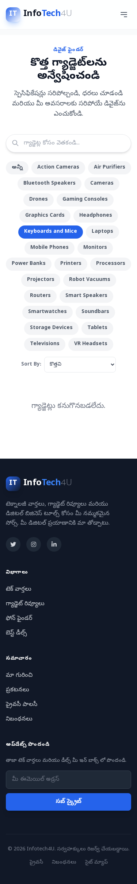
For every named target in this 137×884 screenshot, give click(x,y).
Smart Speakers (86, 296)
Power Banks (29, 263)
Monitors (95, 247)
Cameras (102, 183)
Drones (38, 199)
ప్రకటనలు (17, 690)
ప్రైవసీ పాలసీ (21, 705)
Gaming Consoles (85, 199)
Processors (110, 263)
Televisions (45, 344)
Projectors (40, 280)
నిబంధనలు (19, 719)
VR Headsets (90, 344)
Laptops (102, 231)
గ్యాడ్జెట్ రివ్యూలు (25, 604)
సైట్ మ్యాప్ (96, 862)
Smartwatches (47, 312)
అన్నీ (17, 167)
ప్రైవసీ (36, 862)
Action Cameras (58, 167)
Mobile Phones (49, 247)
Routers (40, 296)
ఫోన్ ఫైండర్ (19, 619)
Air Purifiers (109, 167)
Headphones (95, 215)
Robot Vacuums (89, 280)
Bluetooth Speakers (49, 183)
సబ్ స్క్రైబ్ (68, 802)
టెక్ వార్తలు (18, 590)
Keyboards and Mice (50, 231)
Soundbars (95, 312)
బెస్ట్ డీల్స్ (16, 633)
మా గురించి (19, 676)
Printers (70, 263)
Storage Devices (51, 328)
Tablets (97, 328)
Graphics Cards (45, 215)
